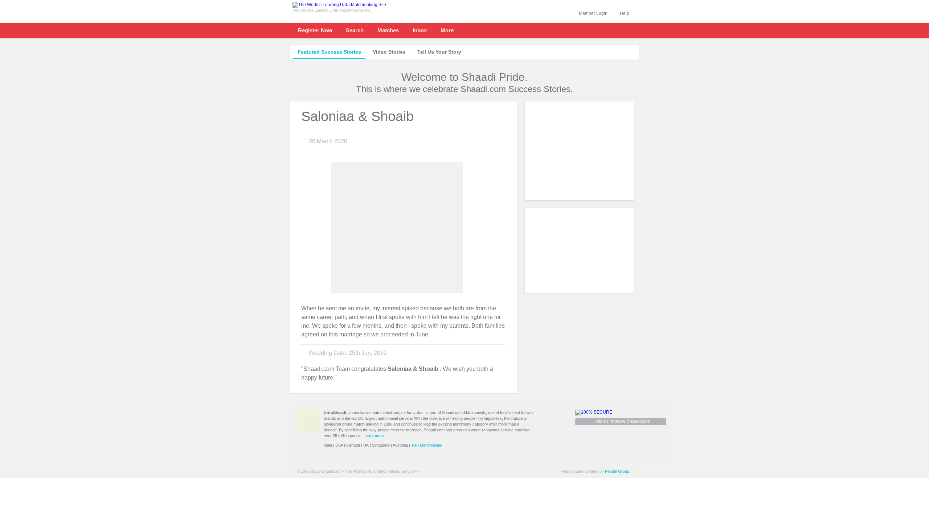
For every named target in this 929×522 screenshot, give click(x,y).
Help (624, 13)
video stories (389, 52)
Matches (388, 30)
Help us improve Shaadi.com (621, 421)
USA (339, 445)
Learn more (374, 436)
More (447, 30)
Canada (353, 445)
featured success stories (329, 52)
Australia (400, 445)
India (328, 445)
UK (366, 445)
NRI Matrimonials (427, 445)
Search (355, 30)
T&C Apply (620, 195)
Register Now (315, 30)
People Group (617, 471)
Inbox (420, 30)
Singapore (381, 445)
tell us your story (439, 52)
